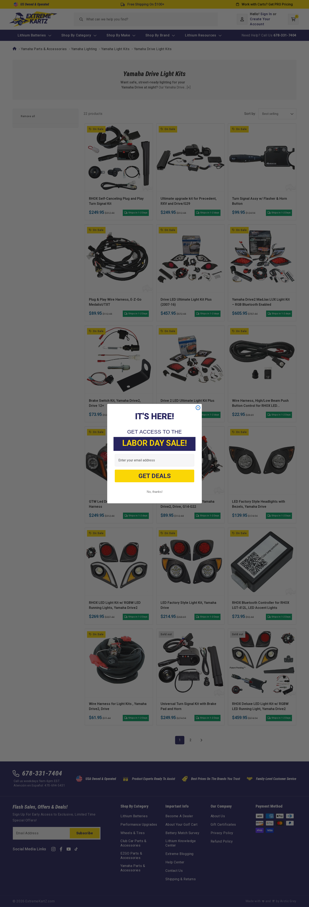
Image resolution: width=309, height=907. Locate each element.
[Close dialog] (198, 408)
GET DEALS (155, 476)
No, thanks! (154, 491)
